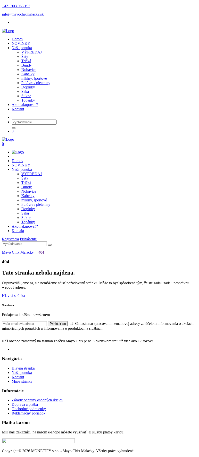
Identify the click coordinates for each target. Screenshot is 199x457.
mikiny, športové (34, 78)
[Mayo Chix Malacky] (8, 31)
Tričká (26, 61)
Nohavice (28, 70)
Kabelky (27, 74)
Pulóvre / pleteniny (35, 83)
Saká (25, 91)
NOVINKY (21, 43)
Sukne (26, 96)
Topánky (28, 100)
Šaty (24, 56)
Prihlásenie (28, 239)
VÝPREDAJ (31, 52)
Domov (17, 39)
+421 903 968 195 (16, 6)
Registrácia (10, 239)
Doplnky (28, 87)
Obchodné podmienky (29, 409)
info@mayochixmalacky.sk (23, 14)
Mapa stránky (22, 381)
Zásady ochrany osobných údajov (37, 400)
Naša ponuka (22, 48)
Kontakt (18, 109)
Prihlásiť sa (58, 324)
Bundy (26, 65)
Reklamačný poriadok (28, 413)
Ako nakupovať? (25, 105)
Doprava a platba (25, 404)
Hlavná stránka (13, 295)
